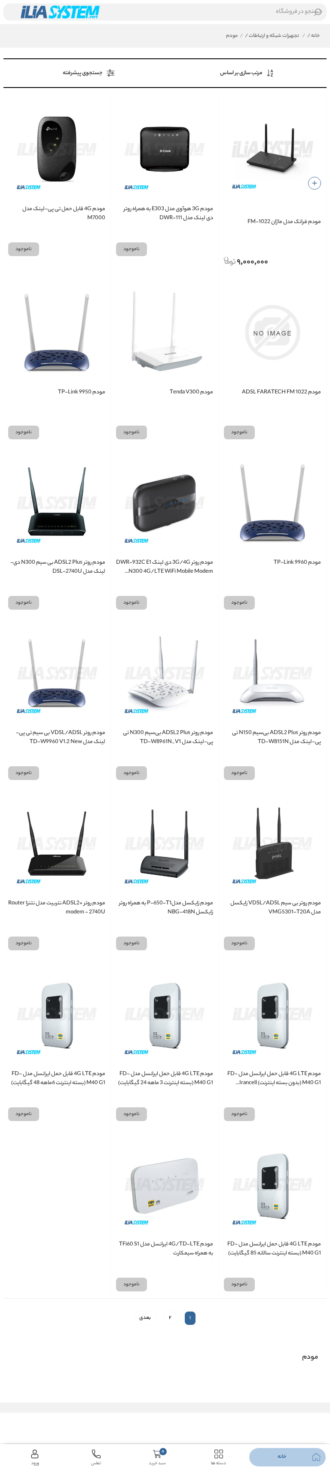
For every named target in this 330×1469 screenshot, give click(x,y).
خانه (313, 36)
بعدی (145, 1318)
